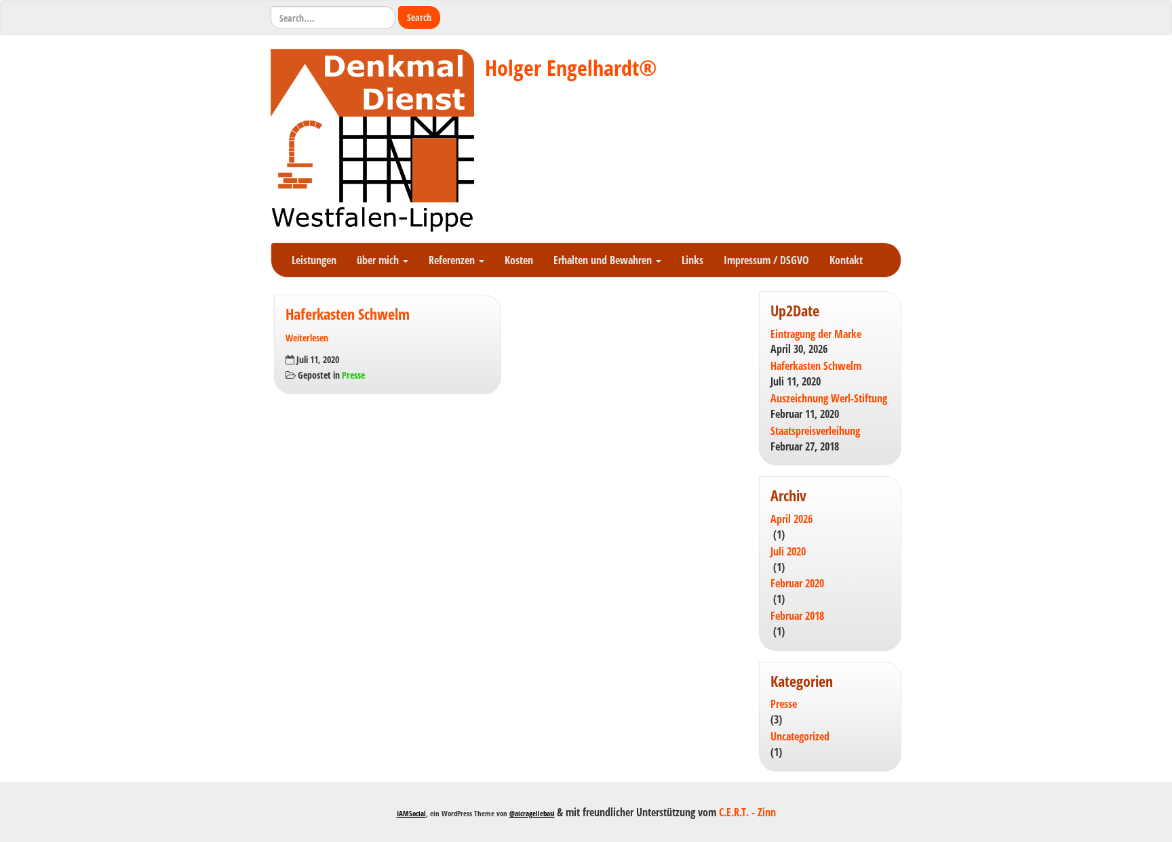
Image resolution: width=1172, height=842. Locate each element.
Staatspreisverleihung (815, 430)
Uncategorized (799, 736)
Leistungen (314, 260)
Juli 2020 (788, 551)
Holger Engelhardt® (571, 67)
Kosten (519, 260)
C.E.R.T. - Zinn (747, 812)
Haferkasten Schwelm (348, 313)
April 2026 (791, 518)
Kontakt (846, 260)
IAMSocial (411, 813)
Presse (353, 375)
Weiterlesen (307, 337)
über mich (379, 260)
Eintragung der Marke (815, 334)
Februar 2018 (797, 615)
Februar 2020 (797, 583)
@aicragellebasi (532, 813)
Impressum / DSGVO (766, 260)
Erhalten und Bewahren (604, 260)
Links (692, 260)
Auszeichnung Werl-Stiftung (828, 398)
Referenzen (453, 260)
